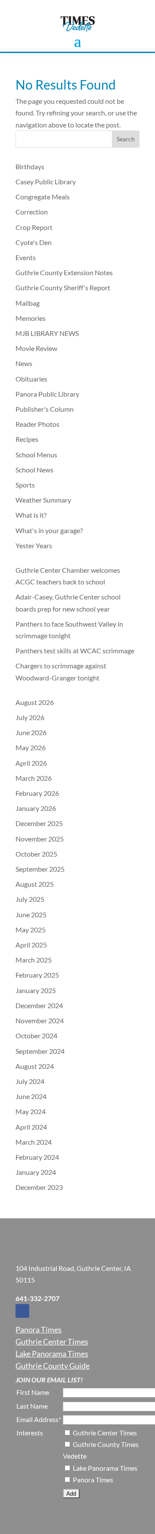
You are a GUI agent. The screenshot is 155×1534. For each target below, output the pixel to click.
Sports (25, 485)
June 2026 (31, 732)
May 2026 (31, 747)
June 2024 (31, 1096)
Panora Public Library (47, 394)
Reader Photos (37, 424)
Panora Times (39, 1329)
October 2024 (36, 1035)
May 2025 (31, 929)
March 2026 (34, 778)
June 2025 (31, 914)
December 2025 (39, 823)
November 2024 (40, 1020)
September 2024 (40, 1051)
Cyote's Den (34, 242)
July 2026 (30, 717)
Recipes (27, 439)
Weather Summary (43, 500)
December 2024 (39, 1005)
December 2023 (39, 1187)
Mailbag (28, 303)
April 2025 (31, 945)
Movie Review (36, 348)
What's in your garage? (49, 530)
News (24, 363)
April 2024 (31, 1127)
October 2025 (36, 854)
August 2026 (35, 702)
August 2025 (35, 884)
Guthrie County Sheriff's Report (63, 287)
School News (34, 470)
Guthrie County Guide (53, 1365)
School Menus (36, 454)
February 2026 (37, 793)
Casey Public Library (46, 181)
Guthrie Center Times (52, 1341)
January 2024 (36, 1172)
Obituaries (31, 379)
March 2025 (34, 960)
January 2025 (36, 990)
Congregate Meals (43, 197)
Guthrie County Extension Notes (64, 272)
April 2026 (31, 763)
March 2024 (34, 1142)
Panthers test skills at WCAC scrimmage (75, 650)
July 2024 (30, 1081)
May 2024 (31, 1111)
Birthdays (30, 166)
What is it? (31, 515)
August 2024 (35, 1066)
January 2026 (36, 808)
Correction (32, 212)
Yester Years (34, 545)
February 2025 (37, 975)
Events (26, 257)
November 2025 (40, 839)
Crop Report (34, 227)
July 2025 (30, 899)
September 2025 (40, 869)
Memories (31, 318)
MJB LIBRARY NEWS (47, 333)
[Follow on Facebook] (22, 1311)
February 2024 (37, 1157)
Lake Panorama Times (52, 1353)
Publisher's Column (45, 409)
